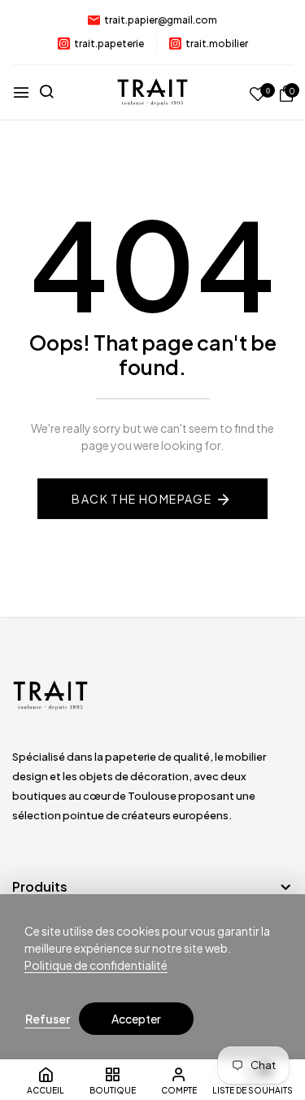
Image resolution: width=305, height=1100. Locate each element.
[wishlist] (258, 94)
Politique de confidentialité (96, 965)
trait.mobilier (216, 43)
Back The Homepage (141, 498)
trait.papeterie (109, 43)
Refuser (47, 1018)
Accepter (136, 1018)
